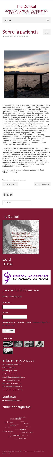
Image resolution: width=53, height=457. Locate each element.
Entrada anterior (10, 184)
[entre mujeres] (28, 344)
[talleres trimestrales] (39, 344)
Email (5, 312)
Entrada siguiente (42, 184)
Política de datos (15, 297)
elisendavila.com (8, 367)
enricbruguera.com (9, 371)
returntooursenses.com (11, 364)
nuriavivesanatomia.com (11, 383)
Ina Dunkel (26, 6)
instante (5, 180)
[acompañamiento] (7, 344)
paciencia (23, 180)
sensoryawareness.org (11, 380)
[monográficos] (18, 344)
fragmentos (20, 36)
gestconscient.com (9, 374)
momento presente (14, 180)
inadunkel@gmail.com (14, 400)
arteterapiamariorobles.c (12, 387)
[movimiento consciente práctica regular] (7, 351)
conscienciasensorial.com (12, 390)
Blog (14, 36)
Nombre (6, 302)
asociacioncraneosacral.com (13, 377)
